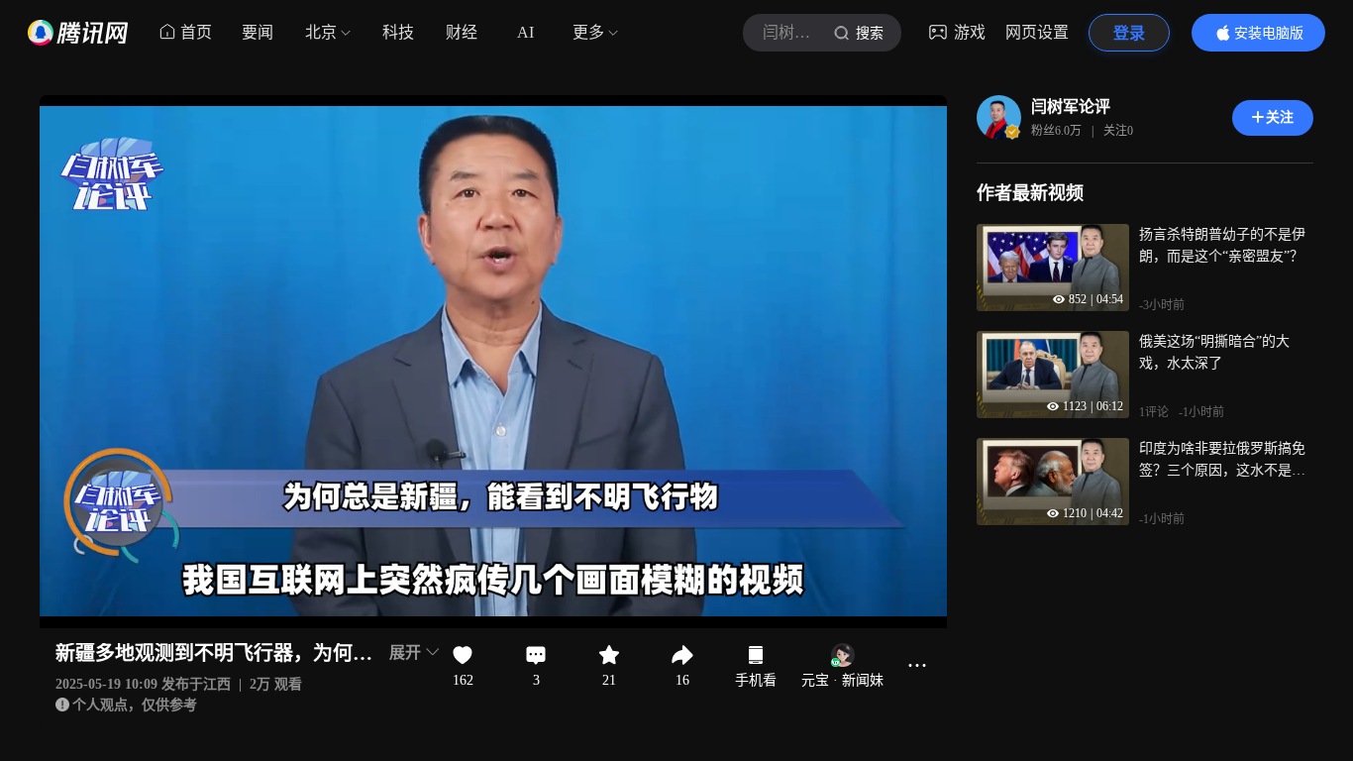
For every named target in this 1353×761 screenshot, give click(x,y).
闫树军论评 (1070, 106)
